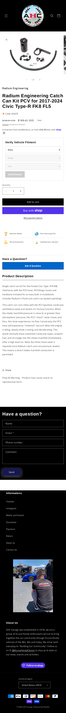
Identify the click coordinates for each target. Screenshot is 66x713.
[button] (6, 15)
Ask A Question (33, 266)
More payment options (33, 218)
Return (9, 536)
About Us (10, 542)
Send (11, 472)
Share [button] (8, 370)
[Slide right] (39, 79)
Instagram (11, 508)
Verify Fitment (15, 174)
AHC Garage (28, 707)
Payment (10, 529)
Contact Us (11, 549)
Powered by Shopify (41, 707)
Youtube (10, 501)
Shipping (5, 124)
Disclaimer (11, 522)
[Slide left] (26, 79)
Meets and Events (15, 515)
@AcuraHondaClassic (23, 650)
